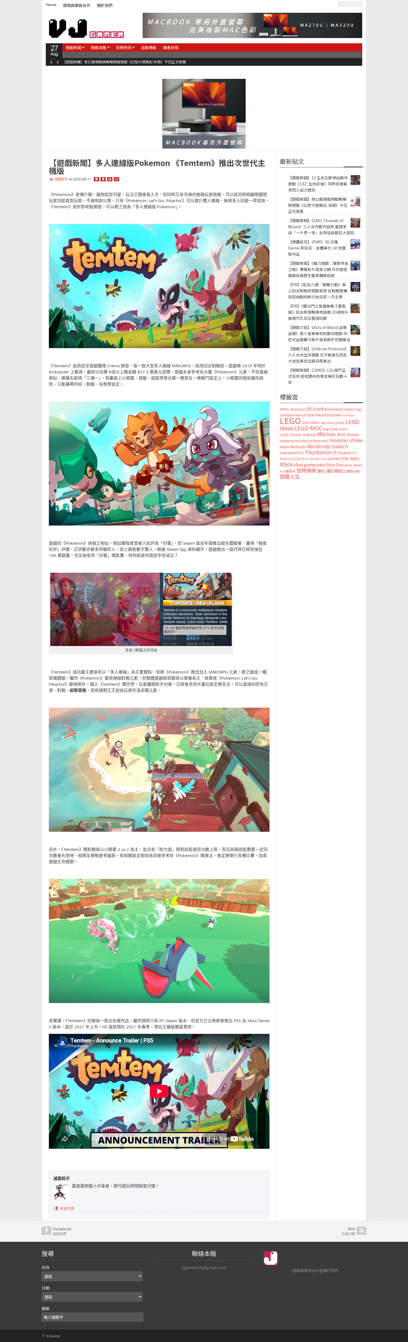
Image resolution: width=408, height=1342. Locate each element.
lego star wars (335, 428)
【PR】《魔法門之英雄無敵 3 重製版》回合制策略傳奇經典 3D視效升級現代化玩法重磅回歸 (318, 312)
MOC (341, 434)
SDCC (305, 458)
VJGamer (51, 1335)
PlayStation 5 (347, 453)
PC (302, 453)
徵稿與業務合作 (76, 5)
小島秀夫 (289, 471)
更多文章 (67, 1208)
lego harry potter (332, 422)
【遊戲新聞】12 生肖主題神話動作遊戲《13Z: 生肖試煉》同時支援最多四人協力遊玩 (318, 184)
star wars (350, 458)
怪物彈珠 (306, 470)
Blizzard (315, 409)
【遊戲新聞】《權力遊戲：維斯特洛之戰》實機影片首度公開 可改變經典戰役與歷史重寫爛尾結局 (318, 269)
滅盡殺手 (61, 179)
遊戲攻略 (98, 47)
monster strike (346, 440)
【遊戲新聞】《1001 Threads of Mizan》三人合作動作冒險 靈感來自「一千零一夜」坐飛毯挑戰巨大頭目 (321, 226)
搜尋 (45, 1308)
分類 (45, 1288)
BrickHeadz (334, 409)
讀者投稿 (170, 47)
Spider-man (318, 459)
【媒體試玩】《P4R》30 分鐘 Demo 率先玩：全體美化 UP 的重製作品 (317, 248)
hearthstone (328, 415)
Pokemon (287, 458)
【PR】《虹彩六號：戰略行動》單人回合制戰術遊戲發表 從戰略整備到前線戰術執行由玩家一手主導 (317, 291)
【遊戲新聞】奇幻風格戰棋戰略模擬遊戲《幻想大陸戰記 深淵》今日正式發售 (124, 61)
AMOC (285, 409)
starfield (334, 458)
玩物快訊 (123, 47)
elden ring (352, 409)
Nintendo (298, 446)
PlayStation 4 (320, 452)
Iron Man (347, 415)
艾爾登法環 (351, 471)
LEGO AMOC (311, 422)
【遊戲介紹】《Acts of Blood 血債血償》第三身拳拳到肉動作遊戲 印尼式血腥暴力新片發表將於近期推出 (319, 333)
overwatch (289, 452)
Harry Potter (304, 415)
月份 (45, 1267)
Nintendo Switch (328, 446)
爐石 (321, 471)
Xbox (286, 464)
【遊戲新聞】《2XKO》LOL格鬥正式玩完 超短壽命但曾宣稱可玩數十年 (317, 376)
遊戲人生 (290, 476)
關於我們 (104, 5)
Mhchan (326, 434)
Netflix (284, 446)
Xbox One (335, 465)
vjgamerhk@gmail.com (204, 1267)
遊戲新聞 (73, 47)
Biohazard (298, 409)
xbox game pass (309, 464)
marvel (309, 434)
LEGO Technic (291, 434)
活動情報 (148, 47)
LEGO (290, 420)
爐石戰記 (334, 471)
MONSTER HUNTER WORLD (310, 441)
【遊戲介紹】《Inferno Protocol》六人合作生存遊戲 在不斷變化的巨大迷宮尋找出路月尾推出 (318, 355)
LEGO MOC (308, 428)
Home (51, 4)
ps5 (297, 458)
